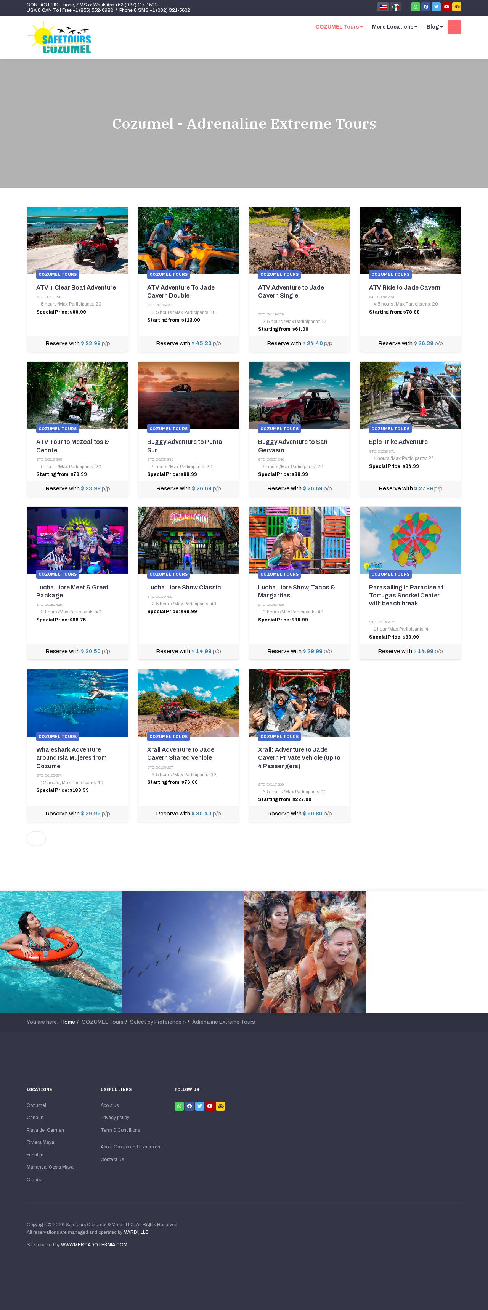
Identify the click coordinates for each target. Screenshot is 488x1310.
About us (110, 1105)
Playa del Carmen (45, 1130)
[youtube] (446, 6)
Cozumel (36, 1105)
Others (34, 1179)
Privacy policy (115, 1117)
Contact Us (112, 1159)
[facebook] (425, 6)
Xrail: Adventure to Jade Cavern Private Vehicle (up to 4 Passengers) (299, 757)
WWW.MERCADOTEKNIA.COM (94, 1245)
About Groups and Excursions (131, 1147)
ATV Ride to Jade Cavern (404, 287)
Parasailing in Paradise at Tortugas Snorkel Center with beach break (406, 595)
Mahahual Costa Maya (50, 1167)
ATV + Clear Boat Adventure (76, 287)
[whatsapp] (415, 6)
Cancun (35, 1117)
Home (68, 1022)
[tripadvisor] (456, 6)
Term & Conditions (120, 1130)
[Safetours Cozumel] (59, 37)
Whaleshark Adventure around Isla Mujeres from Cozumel (71, 757)
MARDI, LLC (136, 1232)
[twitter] (436, 6)
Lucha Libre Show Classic (184, 587)
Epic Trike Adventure (398, 442)
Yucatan (35, 1155)
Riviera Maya (40, 1142)
